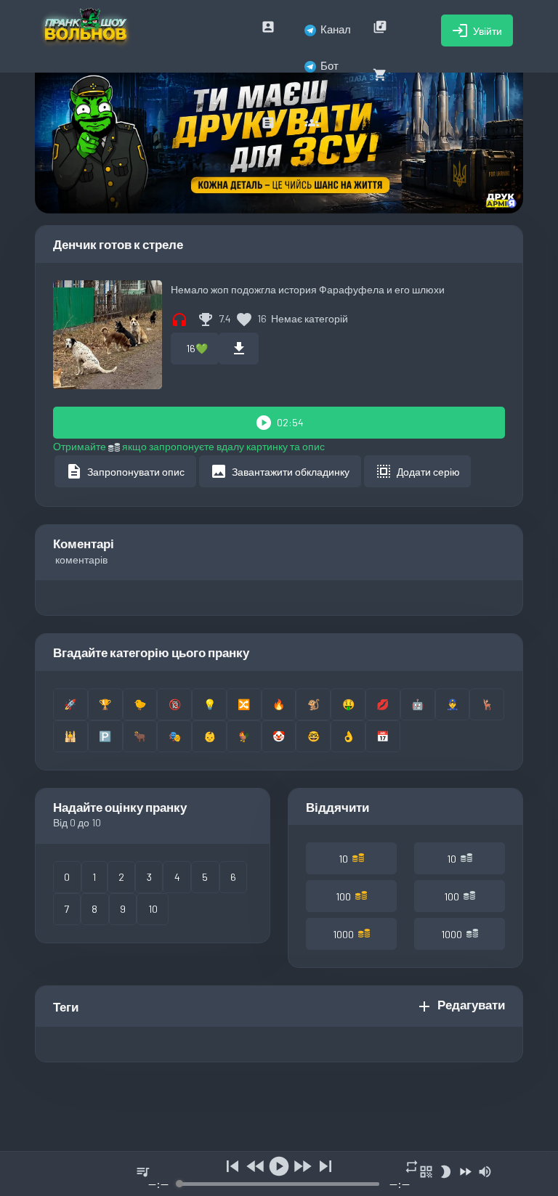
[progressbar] (279, 1184)
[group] (279, 1174)
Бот (329, 65)
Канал (335, 29)
